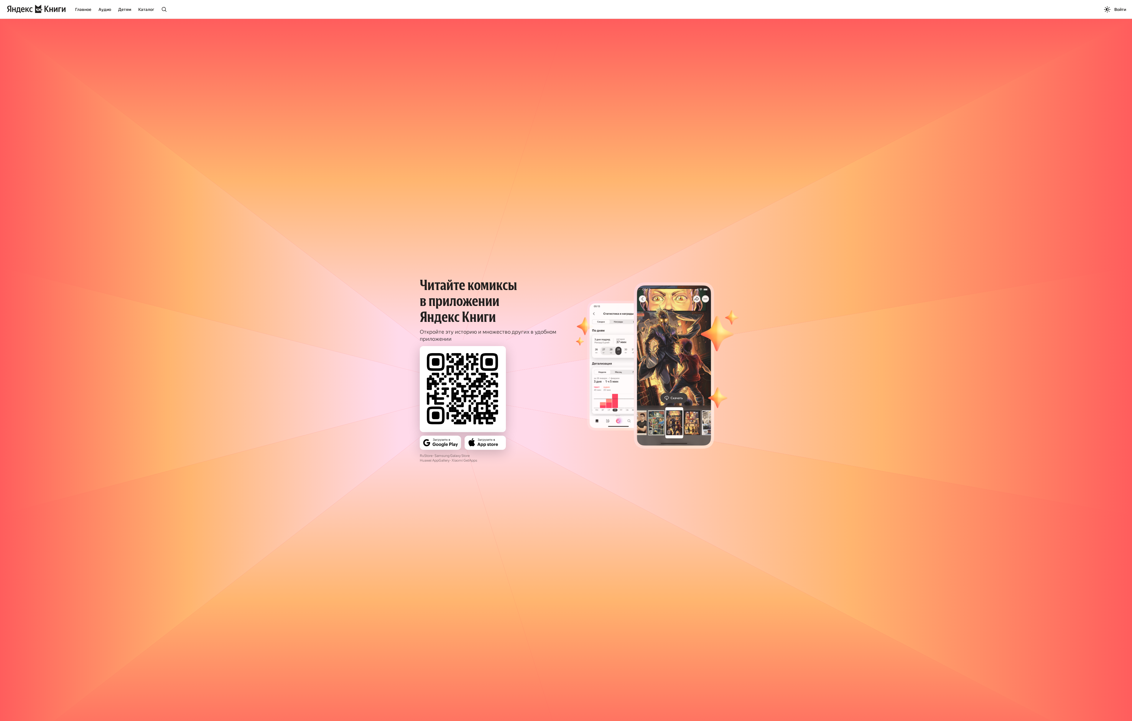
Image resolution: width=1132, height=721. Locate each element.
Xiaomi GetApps (464, 460)
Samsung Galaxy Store (452, 456)
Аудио (104, 9)
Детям (124, 9)
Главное (83, 9)
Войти (1120, 9)
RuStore (426, 456)
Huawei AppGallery (435, 460)
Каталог (146, 9)
